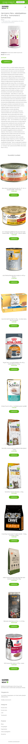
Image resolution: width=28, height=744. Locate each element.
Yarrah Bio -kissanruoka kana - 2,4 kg (14, 492)
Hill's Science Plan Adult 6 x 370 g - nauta (14, 663)
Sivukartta (3, 734)
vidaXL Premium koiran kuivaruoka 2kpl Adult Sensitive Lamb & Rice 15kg (14, 578)
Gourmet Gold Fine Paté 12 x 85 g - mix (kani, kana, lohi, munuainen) (14, 319)
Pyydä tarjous (20, 2)
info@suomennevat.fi (6, 700)
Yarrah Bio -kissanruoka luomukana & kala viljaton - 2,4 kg (14, 449)
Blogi (2, 724)
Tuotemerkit (4, 715)
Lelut (2, 712)
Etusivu (2, 19)
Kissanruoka (10, 52)
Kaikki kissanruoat (18, 52)
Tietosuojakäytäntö (5, 731)
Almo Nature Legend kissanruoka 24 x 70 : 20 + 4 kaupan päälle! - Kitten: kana (14, 189)
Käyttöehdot (4, 729)
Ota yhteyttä (4, 726)
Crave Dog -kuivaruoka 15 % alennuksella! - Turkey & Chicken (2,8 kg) (14, 534)
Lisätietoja (7, 61)
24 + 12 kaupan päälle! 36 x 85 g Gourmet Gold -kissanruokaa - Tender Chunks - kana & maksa (14, 232)
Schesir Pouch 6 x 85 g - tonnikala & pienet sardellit (14, 406)
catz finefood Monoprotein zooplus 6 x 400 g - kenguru (14, 276)
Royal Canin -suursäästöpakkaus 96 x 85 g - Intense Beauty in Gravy (14, 363)
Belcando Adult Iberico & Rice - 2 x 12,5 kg (14, 621)
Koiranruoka (4, 710)
